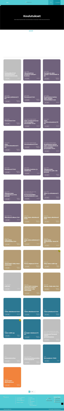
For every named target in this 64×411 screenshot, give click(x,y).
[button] (51, 2)
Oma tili (30, 402)
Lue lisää (7, 78)
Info (30, 400)
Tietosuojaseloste (32, 405)
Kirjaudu (31, 404)
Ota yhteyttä (32, 401)
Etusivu (30, 397)
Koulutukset (32, 398)
